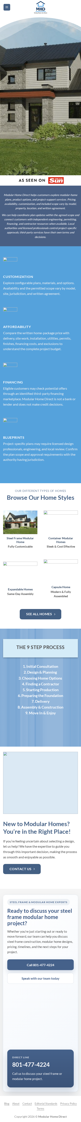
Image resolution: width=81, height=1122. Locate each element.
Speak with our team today (40, 978)
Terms (40, 1108)
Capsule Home (61, 587)
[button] (7, 7)
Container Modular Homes (60, 540)
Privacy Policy (68, 1103)
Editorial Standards (46, 1103)
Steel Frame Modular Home (20, 540)
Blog (6, 1103)
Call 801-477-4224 (40, 965)
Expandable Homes (20, 589)
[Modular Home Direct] (41, 7)
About (16, 1103)
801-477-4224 (31, 1064)
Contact (27, 1103)
